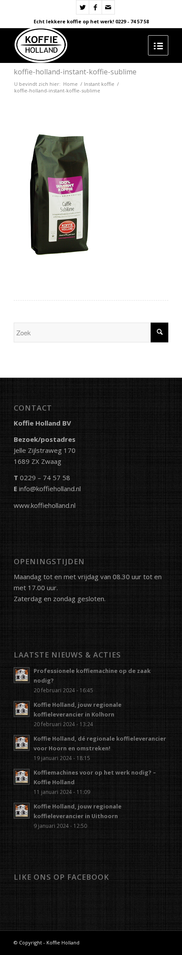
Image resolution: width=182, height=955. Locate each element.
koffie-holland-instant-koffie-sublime (75, 72)
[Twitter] (82, 7)
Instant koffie (99, 84)
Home (70, 84)
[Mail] (108, 7)
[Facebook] (95, 7)
